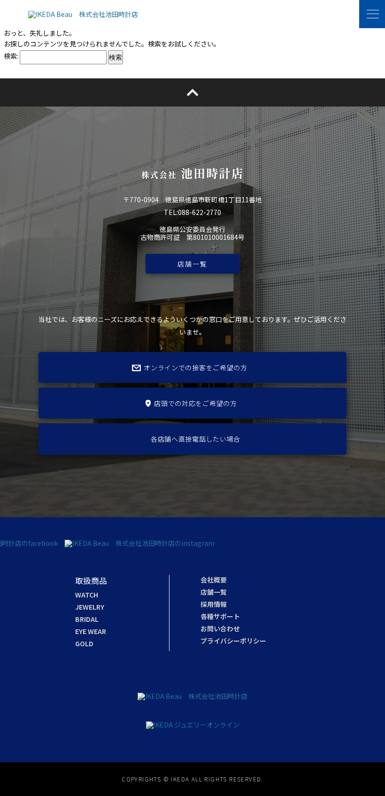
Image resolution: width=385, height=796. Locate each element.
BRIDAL (87, 619)
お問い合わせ (220, 628)
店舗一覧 (192, 263)
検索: (11, 56)
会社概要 (213, 579)
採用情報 (213, 604)
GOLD (84, 643)
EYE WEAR (90, 631)
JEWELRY (89, 607)
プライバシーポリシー (233, 640)
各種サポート (220, 616)
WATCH (86, 594)
